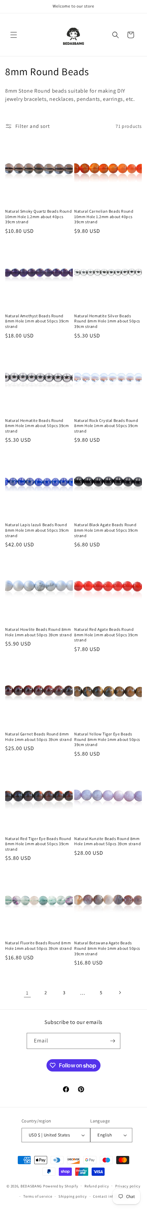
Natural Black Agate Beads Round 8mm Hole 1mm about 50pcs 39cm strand (106, 530)
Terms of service (37, 1196)
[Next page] (119, 992)
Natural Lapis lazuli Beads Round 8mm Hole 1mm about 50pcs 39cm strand (37, 530)
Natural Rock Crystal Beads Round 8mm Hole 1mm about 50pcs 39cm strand (106, 426)
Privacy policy (128, 1186)
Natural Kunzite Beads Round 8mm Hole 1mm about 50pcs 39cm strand (107, 841)
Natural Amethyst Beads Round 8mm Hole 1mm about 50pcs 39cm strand (37, 321)
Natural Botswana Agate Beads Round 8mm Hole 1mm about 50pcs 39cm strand (107, 948)
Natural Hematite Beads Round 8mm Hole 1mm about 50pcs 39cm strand (37, 426)
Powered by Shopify (60, 1185)
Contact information (111, 1196)
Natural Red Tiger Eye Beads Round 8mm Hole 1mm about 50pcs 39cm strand (38, 844)
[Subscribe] (112, 1041)
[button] (13, 34)
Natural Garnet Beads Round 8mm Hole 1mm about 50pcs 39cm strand (38, 736)
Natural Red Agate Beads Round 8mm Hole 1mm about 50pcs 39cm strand (106, 634)
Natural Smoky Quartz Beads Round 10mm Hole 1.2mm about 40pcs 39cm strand (38, 216)
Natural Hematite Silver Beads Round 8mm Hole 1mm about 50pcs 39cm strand (107, 321)
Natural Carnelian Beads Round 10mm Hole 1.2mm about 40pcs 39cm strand (103, 216)
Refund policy (96, 1186)
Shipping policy (72, 1196)
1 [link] (27, 992)
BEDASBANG (31, 1185)
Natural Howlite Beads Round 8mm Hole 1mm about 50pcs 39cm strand (38, 632)
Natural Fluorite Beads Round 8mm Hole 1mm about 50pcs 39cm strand (38, 945)
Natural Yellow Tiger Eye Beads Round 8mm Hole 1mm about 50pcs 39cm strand (107, 739)
